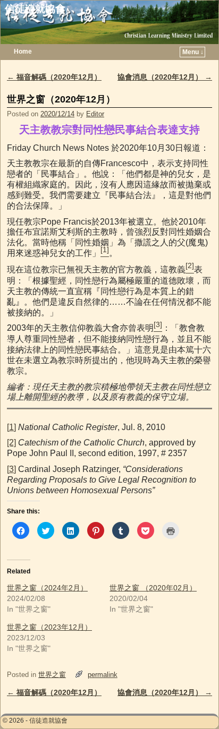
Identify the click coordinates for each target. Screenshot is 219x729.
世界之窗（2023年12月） (49, 627)
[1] (11, 427)
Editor (95, 114)
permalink (102, 675)
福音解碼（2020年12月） (54, 77)
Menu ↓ (193, 52)
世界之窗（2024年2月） (47, 588)
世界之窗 (52, 675)
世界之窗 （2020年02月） (153, 588)
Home (23, 51)
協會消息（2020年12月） (164, 77)
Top (193, 703)
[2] (11, 442)
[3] (11, 469)
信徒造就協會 (35, 8)
